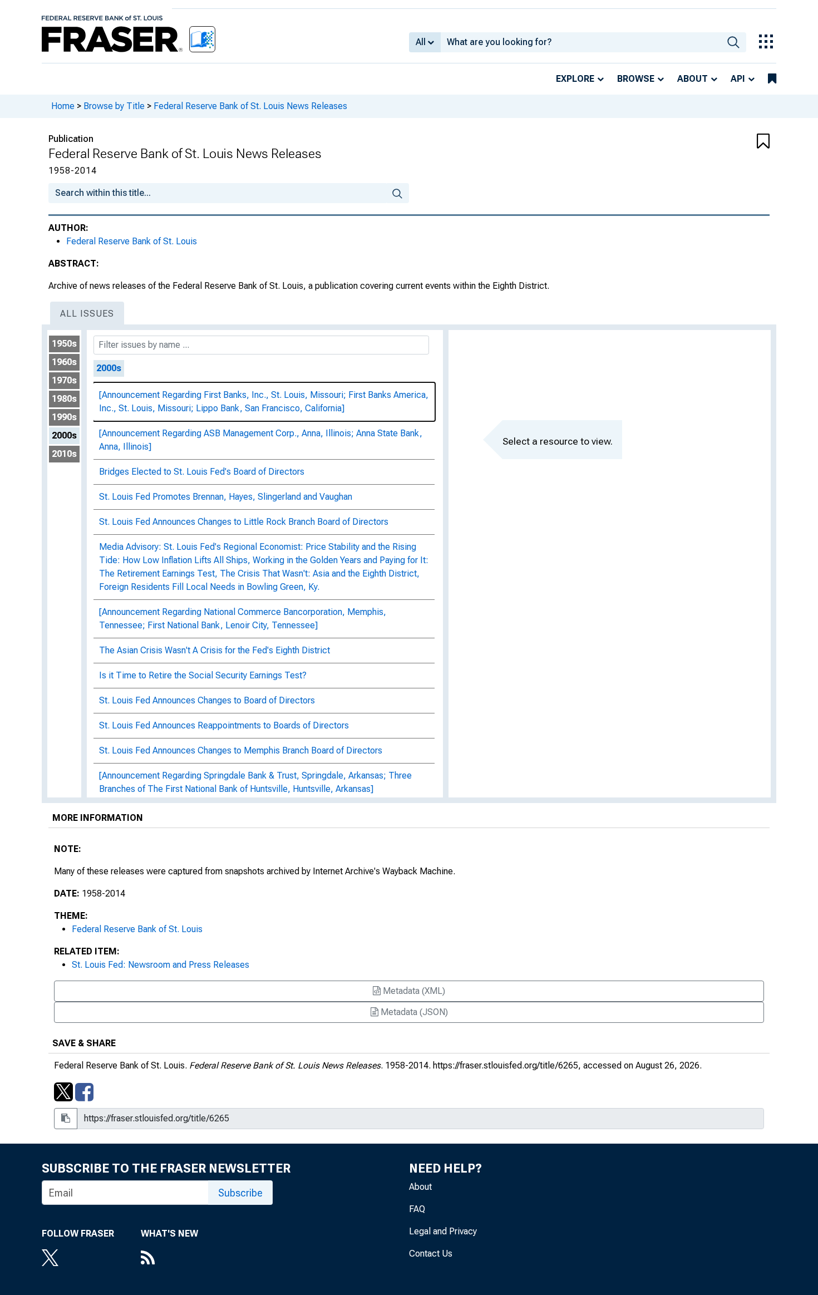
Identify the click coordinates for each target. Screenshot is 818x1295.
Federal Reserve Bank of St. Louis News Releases (250, 106)
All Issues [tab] (87, 313)
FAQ (417, 1209)
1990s (64, 417)
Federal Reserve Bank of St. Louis (131, 241)
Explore (575, 78)
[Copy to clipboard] (65, 1118)
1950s (64, 343)
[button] (709, 141)
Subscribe (240, 1193)
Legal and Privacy (443, 1231)
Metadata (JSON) (413, 1012)
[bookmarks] (772, 79)
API (738, 78)
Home (63, 106)
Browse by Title (114, 106)
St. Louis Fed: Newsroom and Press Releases (160, 964)
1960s (64, 362)
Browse (635, 78)
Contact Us (430, 1253)
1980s (64, 398)
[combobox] (580, 42)
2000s (64, 435)
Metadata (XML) (413, 991)
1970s (64, 380)
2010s (64, 454)
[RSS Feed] (169, 1258)
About (692, 78)
